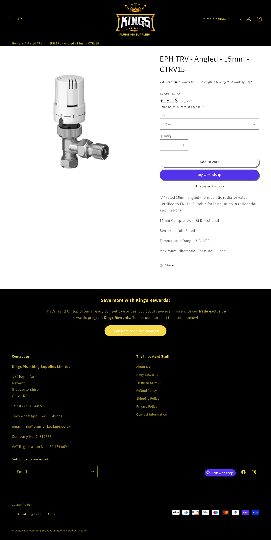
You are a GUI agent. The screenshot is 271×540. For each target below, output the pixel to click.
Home (16, 43)
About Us (143, 366)
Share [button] (169, 265)
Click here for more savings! (135, 331)
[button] (10, 19)
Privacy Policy (146, 406)
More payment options (209, 186)
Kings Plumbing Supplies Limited (42, 530)
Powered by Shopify (75, 530)
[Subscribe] (92, 471)
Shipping (166, 107)
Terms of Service (148, 382)
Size (162, 115)
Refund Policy (146, 390)
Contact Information (151, 414)
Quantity (165, 136)
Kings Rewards (147, 374)
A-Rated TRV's (35, 43)
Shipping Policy (148, 398)
